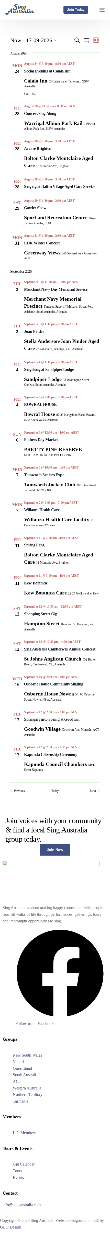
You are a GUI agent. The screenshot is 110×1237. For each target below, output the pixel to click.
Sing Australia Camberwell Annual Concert (59, 649)
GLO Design (10, 1227)
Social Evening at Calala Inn (47, 71)
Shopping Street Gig (40, 614)
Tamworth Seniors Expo (44, 475)
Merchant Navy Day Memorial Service (55, 289)
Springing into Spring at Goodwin (51, 719)
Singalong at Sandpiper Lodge (49, 369)
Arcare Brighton (37, 148)
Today (55, 791)
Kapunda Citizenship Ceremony (50, 754)
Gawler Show (35, 208)
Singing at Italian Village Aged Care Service (59, 186)
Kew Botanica (35, 583)
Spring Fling (34, 545)
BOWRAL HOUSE (40, 404)
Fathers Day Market (41, 439)
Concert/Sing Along (40, 113)
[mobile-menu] (99, 9)
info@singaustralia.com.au (24, 1205)
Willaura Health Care (41, 510)
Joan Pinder (34, 331)
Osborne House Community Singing (53, 684)
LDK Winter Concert (41, 243)
